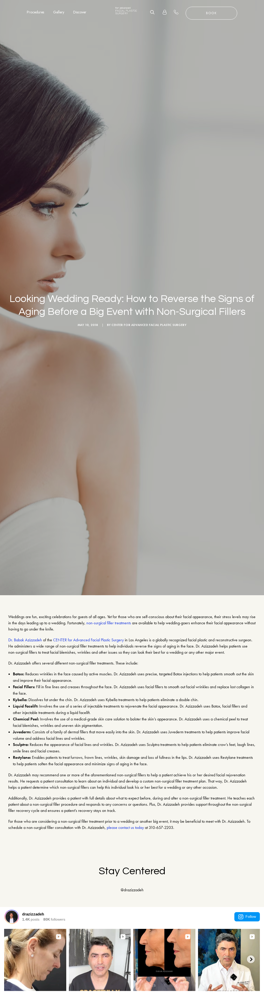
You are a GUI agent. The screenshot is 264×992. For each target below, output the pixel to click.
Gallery (58, 12)
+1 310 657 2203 (179, 12)
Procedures (35, 12)
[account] (162, 12)
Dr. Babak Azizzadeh (25, 640)
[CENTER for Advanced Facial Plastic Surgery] (126, 12)
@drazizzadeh (132, 890)
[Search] (154, 12)
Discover (79, 12)
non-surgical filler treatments (108, 623)
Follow (250, 916)
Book (211, 13)
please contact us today (125, 827)
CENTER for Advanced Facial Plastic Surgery (149, 325)
